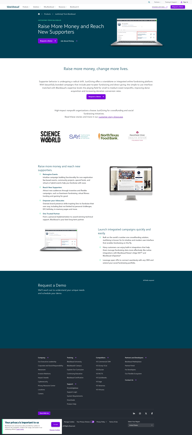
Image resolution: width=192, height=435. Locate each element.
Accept (55, 424)
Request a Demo (177, 7)
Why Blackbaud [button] (49, 7)
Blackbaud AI (74, 7)
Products (47, 14)
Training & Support (171, 2)
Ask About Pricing (67, 41)
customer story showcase (111, 116)
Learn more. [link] (20, 429)
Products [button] (25, 7)
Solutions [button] (36, 7)
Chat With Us (44, 413)
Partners (157, 2)
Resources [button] (62, 7)
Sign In (185, 2)
